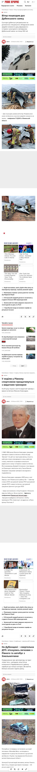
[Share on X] (15, 769)
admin (8, 41)
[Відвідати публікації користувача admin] (4, 42)
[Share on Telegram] (22, 769)
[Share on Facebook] (11, 769)
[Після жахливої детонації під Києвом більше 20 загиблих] (30, 347)
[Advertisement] (18, 169)
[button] (3, 2)
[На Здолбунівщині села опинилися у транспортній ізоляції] (30, 338)
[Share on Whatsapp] (18, 769)
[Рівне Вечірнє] (14, 2)
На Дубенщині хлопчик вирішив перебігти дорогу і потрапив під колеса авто (12, 356)
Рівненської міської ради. (19, 495)
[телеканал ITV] (3, 341)
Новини (5, 12)
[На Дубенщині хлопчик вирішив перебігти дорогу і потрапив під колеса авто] (30, 356)
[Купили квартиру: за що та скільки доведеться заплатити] (30, 329)
